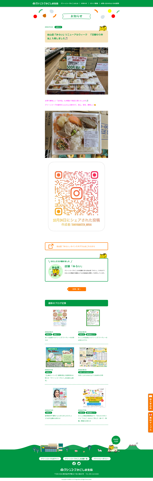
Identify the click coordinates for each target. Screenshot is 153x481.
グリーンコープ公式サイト (50, 459)
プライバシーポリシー (101, 459)
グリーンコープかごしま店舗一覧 (76, 459)
